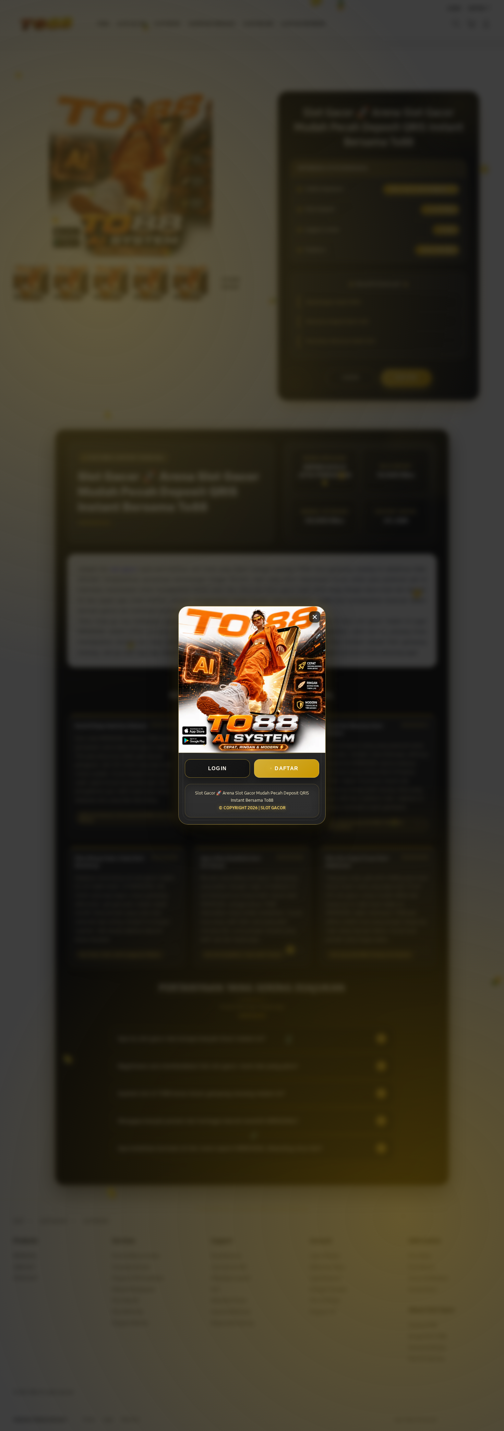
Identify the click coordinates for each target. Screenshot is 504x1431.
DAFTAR (286, 769)
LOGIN (217, 769)
